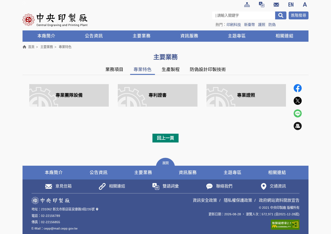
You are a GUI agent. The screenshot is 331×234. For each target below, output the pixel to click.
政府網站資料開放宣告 (279, 200)
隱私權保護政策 (238, 200)
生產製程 (171, 69)
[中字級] (305, 4)
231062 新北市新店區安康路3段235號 (68, 209)
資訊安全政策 (205, 200)
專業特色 (143, 69)
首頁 (31, 47)
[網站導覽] (247, 4)
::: (24, 2)
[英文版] (291, 4)
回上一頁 (165, 137)
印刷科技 (234, 25)
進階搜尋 (298, 15)
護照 (261, 25)
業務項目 (114, 69)
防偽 (272, 25)
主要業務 (46, 47)
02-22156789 (50, 216)
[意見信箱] (276, 4)
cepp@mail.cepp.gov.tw (60, 228)
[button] (165, 162)
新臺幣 (249, 25)
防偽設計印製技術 (208, 69)
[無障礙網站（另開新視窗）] (285, 225)
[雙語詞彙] (261, 4)
